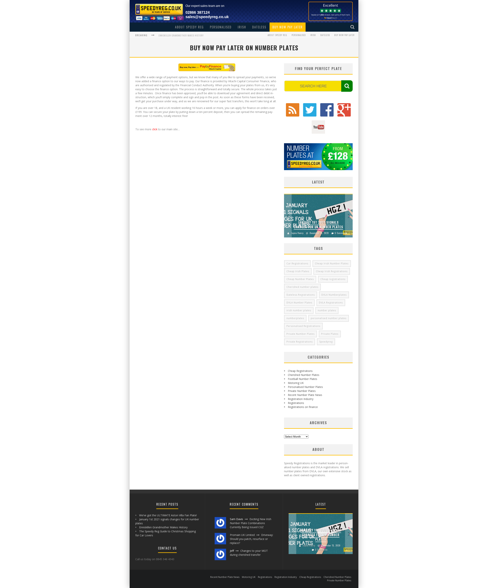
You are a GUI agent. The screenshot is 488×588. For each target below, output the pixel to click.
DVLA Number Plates (299, 302)
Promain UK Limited (242, 535)
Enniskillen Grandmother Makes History (163, 527)
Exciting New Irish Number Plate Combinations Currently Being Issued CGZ (250, 523)
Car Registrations (297, 263)
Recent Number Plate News (305, 395)
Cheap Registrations (300, 371)
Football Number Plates (302, 379)
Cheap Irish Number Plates (331, 263)
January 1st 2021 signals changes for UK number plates (318, 224)
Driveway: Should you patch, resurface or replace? (251, 539)
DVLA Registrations (331, 302)
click (154, 129)
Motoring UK (296, 383)
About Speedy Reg (189, 27)
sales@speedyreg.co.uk (207, 17)
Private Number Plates (301, 333)
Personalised (221, 27)
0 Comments (341, 233)
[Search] (353, 27)
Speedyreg (326, 341)
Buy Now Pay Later (287, 27)
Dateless (259, 27)
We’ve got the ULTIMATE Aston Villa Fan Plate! (168, 515)
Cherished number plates (302, 287)
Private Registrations (300, 341)
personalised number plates (328, 318)
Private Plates (329, 333)
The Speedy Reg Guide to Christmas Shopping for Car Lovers (192, 35)
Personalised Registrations (303, 326)
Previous (288, 215)
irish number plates (299, 310)
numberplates (295, 318)
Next (349, 215)
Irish (242, 27)
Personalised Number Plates (305, 387)
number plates (327, 310)
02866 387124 (197, 12)
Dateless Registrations (301, 294)
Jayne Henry (297, 233)
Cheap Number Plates (300, 279)
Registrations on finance (303, 407)
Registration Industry (300, 399)
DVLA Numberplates (334, 294)
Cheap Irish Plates (298, 271)
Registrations (296, 403)
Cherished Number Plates (303, 375)
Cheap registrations (332, 279)
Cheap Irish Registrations (332, 271)
